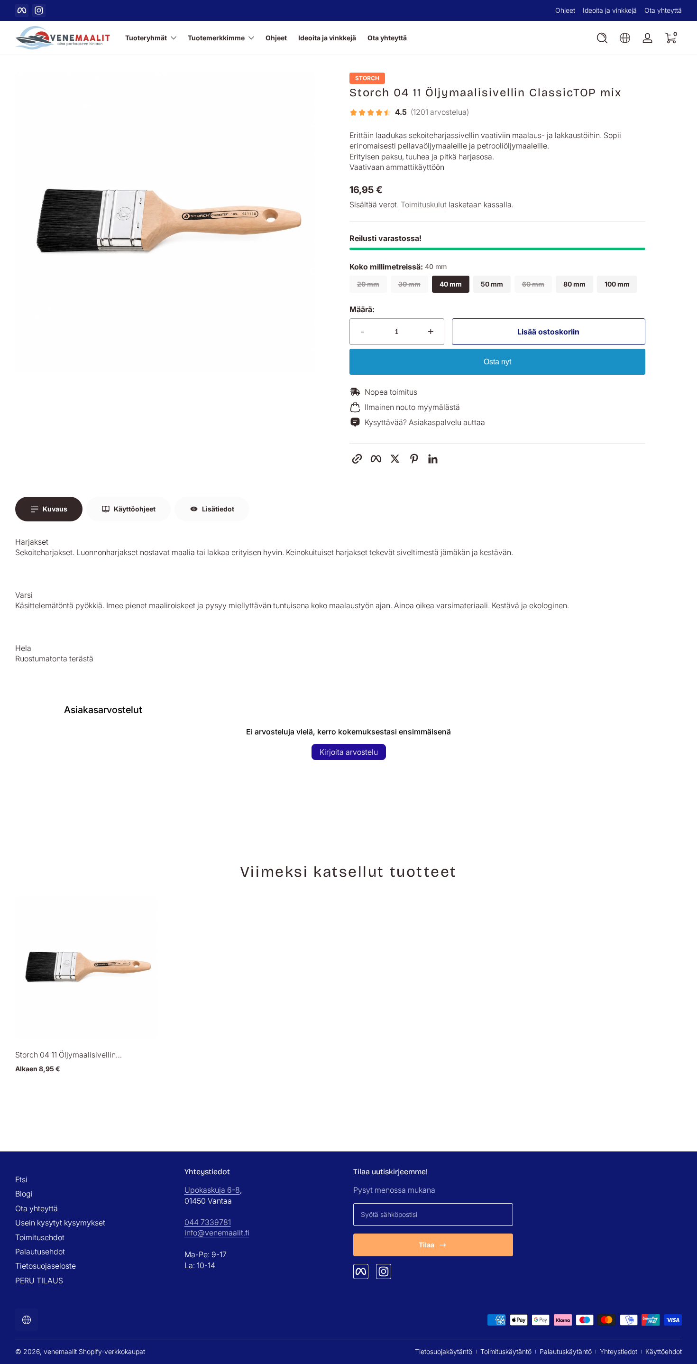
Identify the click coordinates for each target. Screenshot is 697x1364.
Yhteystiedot (618, 1351)
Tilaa (426, 1245)
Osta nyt (497, 362)
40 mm (451, 284)
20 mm (368, 284)
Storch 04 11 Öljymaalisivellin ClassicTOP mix (65, 1054)
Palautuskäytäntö (566, 1351)
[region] (348, 10)
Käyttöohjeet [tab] (135, 509)
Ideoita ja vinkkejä (610, 10)
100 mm (617, 284)
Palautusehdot (40, 1251)
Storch (367, 78)
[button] (602, 38)
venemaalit (60, 1351)
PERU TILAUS (39, 1280)
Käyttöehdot (663, 1351)
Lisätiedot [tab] (218, 509)
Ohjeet (565, 10)
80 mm (574, 284)
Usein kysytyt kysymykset (60, 1222)
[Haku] (602, 38)
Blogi (24, 1194)
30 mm (409, 284)
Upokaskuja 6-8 (212, 1190)
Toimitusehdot (39, 1237)
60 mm (533, 284)
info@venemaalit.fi (216, 1232)
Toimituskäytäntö (506, 1351)
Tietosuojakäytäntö (443, 1351)
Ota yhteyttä (663, 10)
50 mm (492, 284)
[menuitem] (95, 1179)
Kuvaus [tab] (55, 509)
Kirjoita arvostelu (349, 752)
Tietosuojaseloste (45, 1266)
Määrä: (362, 309)
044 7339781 (207, 1222)
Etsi (21, 1179)
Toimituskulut (424, 204)
